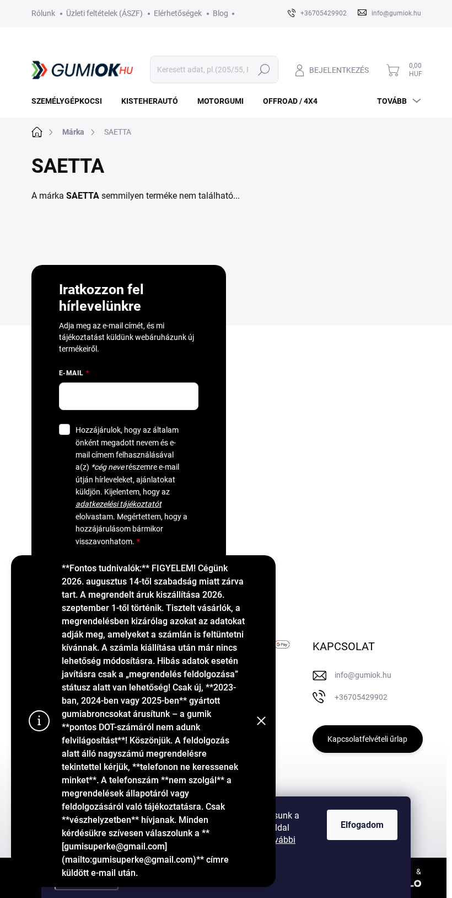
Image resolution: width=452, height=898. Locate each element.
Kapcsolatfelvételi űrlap (367, 739)
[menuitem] (70, 101)
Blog (220, 13)
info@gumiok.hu (363, 675)
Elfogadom (362, 825)
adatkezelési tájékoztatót (119, 504)
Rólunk (43, 13)
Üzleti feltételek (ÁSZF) (104, 13)
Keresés (264, 69)
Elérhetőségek (178, 13)
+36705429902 (361, 697)
